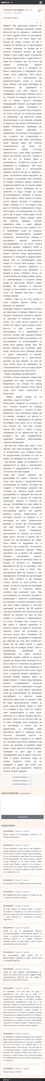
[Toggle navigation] (41, 2)
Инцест (15, 17)
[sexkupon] (6, 2)
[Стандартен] (40, 10)
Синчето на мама (22, 777)
